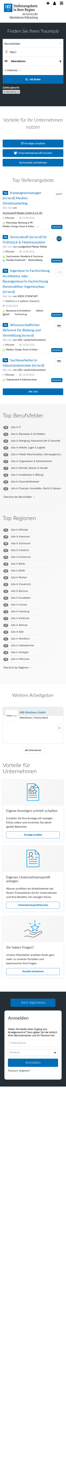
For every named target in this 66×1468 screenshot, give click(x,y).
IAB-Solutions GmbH (33, 712)
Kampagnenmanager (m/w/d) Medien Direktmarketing (22, 198)
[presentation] (48, 3)
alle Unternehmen (33, 750)
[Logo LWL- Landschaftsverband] (59, 326)
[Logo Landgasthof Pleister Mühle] (59, 238)
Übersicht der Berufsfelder (17, 497)
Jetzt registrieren (33, 1002)
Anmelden (33, 1063)
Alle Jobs (7, 208)
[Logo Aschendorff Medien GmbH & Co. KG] (59, 194)
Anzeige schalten (33, 835)
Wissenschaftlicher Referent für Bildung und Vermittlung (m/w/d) (22, 330)
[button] (59, 70)
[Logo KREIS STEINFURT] (59, 272)
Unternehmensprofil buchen (33, 905)
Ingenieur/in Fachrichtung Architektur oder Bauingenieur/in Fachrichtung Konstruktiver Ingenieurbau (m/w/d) (26, 281)
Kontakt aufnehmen (33, 971)
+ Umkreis (11, 70)
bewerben (56, 227)
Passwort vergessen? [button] (19, 1072)
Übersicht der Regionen (16, 668)
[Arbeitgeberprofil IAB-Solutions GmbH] (12, 716)
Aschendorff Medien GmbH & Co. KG (22, 213)
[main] (33, 561)
